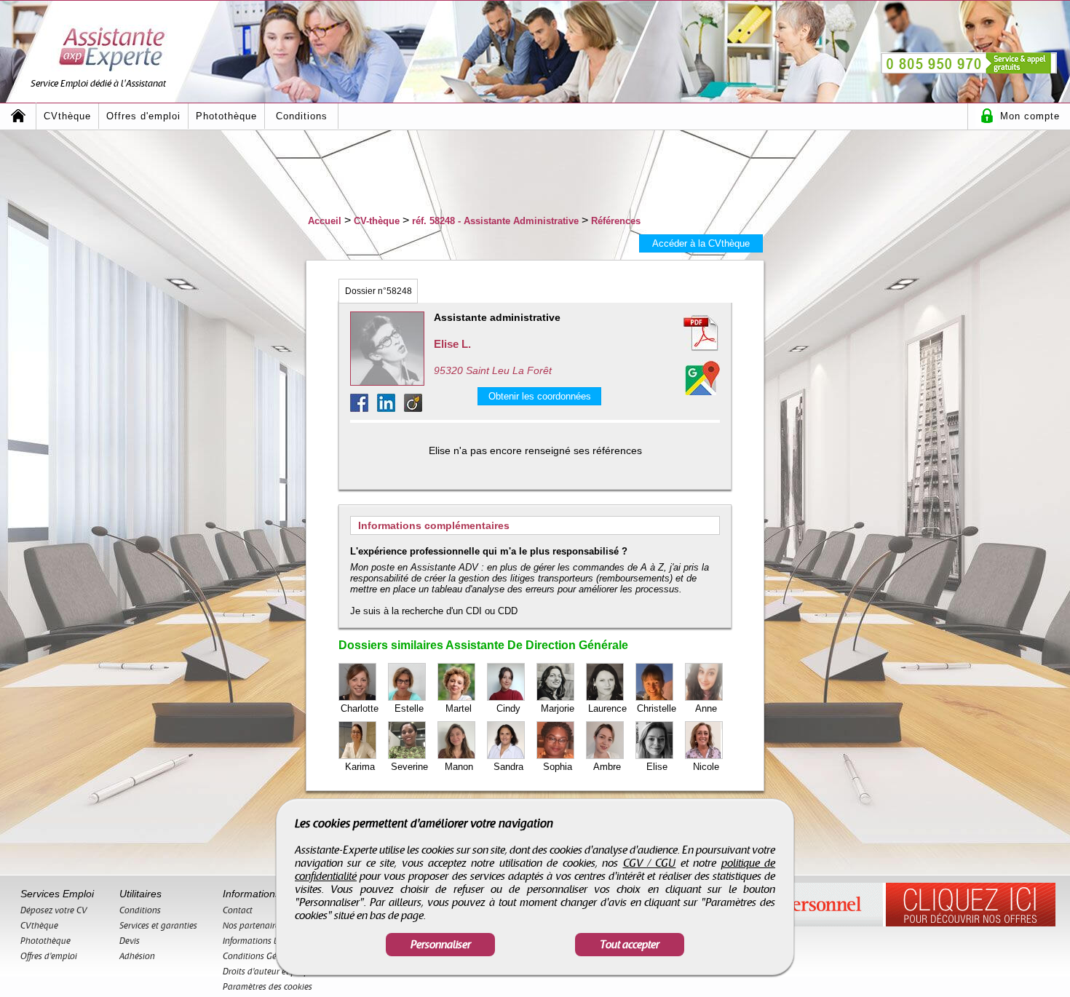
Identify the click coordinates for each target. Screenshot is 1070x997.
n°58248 (378, 291)
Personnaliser (441, 944)
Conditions (302, 116)
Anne (706, 708)
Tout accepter (629, 944)
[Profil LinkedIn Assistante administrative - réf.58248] (390, 408)
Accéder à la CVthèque (701, 243)
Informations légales (262, 941)
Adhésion (137, 956)
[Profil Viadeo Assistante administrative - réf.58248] (413, 408)
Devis (129, 941)
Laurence (607, 708)
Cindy (508, 708)
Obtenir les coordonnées (539, 396)
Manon (459, 766)
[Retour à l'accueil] (18, 116)
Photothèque (226, 116)
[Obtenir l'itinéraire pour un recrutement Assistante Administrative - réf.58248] (702, 377)
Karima (360, 766)
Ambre (607, 766)
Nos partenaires (253, 926)
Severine (409, 766)
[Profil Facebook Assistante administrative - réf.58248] (363, 408)
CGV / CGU (649, 863)
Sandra (508, 766)
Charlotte (360, 708)
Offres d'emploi (143, 116)
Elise (656, 766)
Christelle (656, 708)
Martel (458, 708)
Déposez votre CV (53, 910)
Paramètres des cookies (267, 987)
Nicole (706, 766)
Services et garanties (158, 926)
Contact (238, 910)
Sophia (557, 766)
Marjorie (557, 708)
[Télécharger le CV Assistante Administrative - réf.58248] (683, 333)
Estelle (409, 708)
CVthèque (67, 116)
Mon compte (1030, 116)
